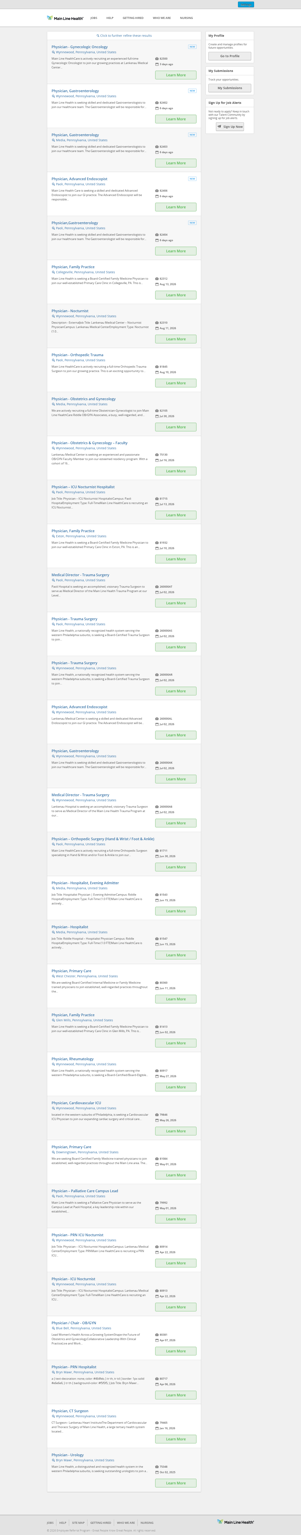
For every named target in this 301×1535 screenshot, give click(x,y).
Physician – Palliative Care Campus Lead (85, 1190)
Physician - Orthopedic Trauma (77, 354)
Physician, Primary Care (71, 970)
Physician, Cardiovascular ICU (76, 1102)
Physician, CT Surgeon (70, 1410)
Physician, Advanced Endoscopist (79, 178)
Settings (246, 4)
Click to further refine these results (124, 35)
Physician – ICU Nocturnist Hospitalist (83, 486)
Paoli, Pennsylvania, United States (80, 184)
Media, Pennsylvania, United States (82, 140)
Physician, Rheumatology (73, 1058)
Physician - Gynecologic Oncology (80, 46)
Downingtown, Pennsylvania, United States (87, 1152)
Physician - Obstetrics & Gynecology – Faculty (90, 442)
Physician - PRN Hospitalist (74, 1366)
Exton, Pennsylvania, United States (81, 536)
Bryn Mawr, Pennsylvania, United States (85, 1372)
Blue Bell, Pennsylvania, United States (83, 1328)
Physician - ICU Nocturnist (73, 1278)
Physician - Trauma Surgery (74, 618)
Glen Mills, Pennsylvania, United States (84, 1020)
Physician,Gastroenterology (75, 222)
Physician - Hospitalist (70, 926)
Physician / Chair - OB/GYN (74, 1322)
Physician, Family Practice (73, 266)
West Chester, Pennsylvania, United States (87, 976)
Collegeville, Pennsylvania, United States (85, 272)
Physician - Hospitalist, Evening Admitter (85, 882)
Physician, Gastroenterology (75, 90)
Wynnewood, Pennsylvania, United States (86, 52)
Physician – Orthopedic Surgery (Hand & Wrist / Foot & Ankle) (103, 838)
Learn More (176, 75)
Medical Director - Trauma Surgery (80, 574)
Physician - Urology (68, 1454)
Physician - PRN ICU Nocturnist (77, 1234)
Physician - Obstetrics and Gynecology (84, 398)
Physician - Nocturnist (70, 310)
